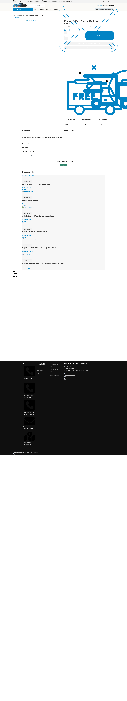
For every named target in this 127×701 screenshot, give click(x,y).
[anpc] (69, 374)
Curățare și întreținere (22, 15)
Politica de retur (53, 366)
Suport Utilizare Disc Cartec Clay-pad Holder (39, 248)
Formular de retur (54, 369)
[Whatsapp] (15, 276)
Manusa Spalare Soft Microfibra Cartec (37, 184)
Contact (38, 375)
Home (14, 15)
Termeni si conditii (54, 364)
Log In (63, 165)
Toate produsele (40, 367)
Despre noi (39, 373)
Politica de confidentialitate (53, 372)
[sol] (69, 376)
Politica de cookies (54, 375)
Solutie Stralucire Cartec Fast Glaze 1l (36, 232)
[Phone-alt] (15, 272)
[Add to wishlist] (24, 178)
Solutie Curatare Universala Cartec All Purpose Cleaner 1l (44, 263)
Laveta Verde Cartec (30, 200)
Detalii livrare (40, 370)
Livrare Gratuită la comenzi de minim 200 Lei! (104, 9)
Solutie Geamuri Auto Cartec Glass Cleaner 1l (39, 216)
